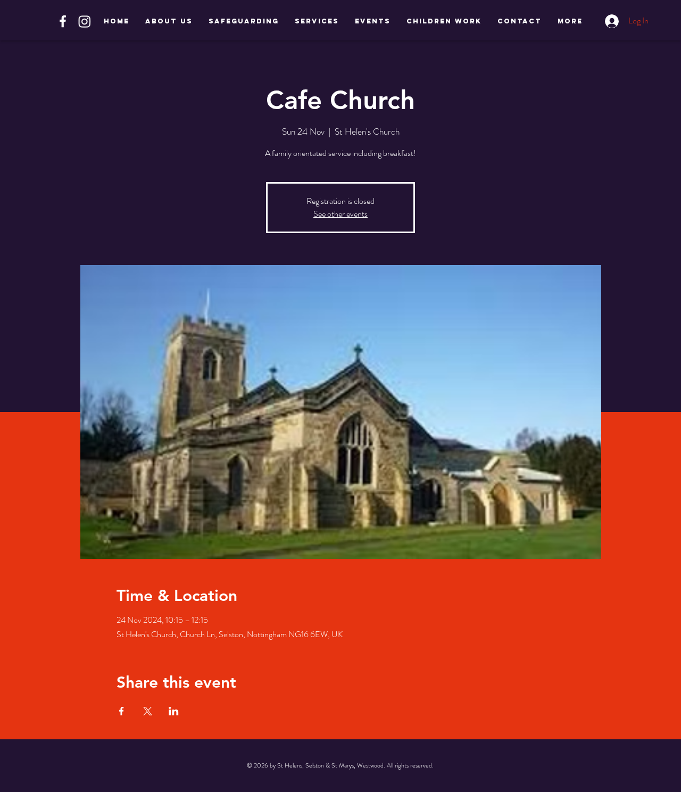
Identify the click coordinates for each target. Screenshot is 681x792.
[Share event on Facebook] (122, 711)
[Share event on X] (148, 711)
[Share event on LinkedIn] (174, 711)
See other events (340, 214)
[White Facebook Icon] (63, 21)
